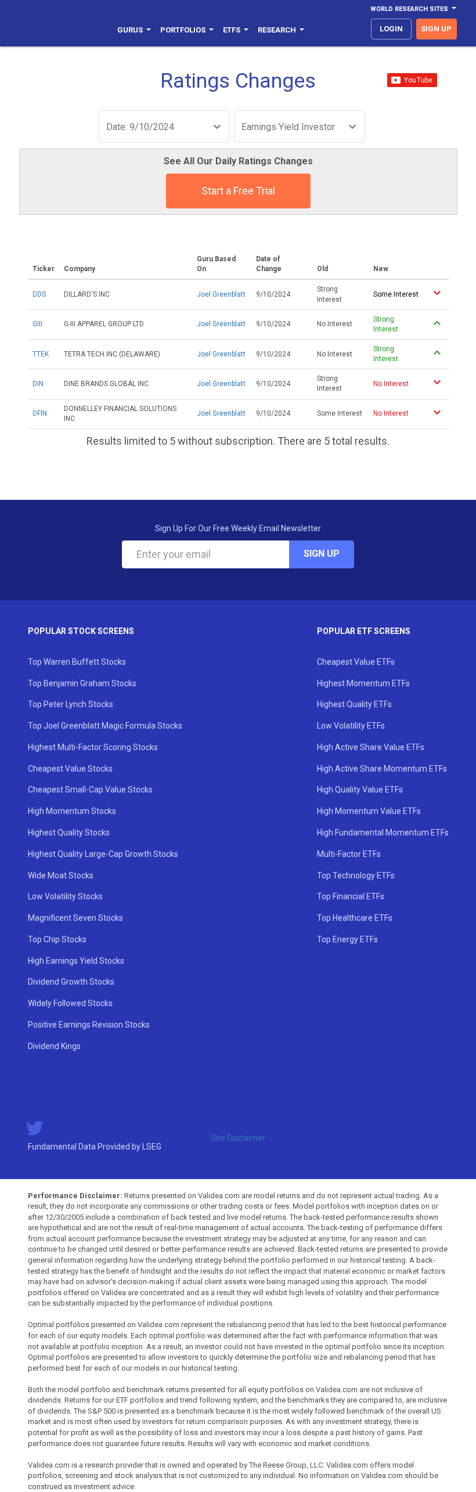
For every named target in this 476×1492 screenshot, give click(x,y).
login (391, 28)
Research (277, 30)
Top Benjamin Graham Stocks (82, 683)
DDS (39, 294)
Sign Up (322, 553)
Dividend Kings (54, 1046)
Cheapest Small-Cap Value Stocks (90, 789)
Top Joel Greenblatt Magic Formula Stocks (105, 725)
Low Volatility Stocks (65, 896)
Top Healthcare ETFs (354, 917)
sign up (436, 28)
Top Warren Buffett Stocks (77, 661)
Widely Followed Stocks (70, 1003)
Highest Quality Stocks (69, 832)
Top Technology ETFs (356, 875)
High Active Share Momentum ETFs (382, 768)
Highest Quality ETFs (354, 704)
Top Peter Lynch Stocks (70, 704)
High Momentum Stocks (72, 811)
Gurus (130, 30)
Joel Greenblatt (221, 294)
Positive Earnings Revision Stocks (89, 1024)
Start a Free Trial (238, 191)
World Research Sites (409, 9)
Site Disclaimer (238, 1138)
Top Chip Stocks (57, 939)
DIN (38, 384)
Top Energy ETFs (347, 939)
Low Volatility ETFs (351, 725)
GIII (37, 324)
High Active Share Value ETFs (370, 747)
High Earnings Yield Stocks (76, 960)
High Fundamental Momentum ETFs (383, 832)
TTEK (41, 354)
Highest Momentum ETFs (363, 683)
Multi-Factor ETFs (349, 854)
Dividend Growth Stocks (71, 981)
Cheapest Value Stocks (70, 768)
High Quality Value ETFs (360, 789)
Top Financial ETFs (350, 896)
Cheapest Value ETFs (356, 661)
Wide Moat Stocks (60, 875)
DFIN (40, 413)
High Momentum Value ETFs (369, 811)
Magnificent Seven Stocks (75, 917)
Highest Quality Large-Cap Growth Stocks (103, 854)
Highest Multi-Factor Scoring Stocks (93, 747)
